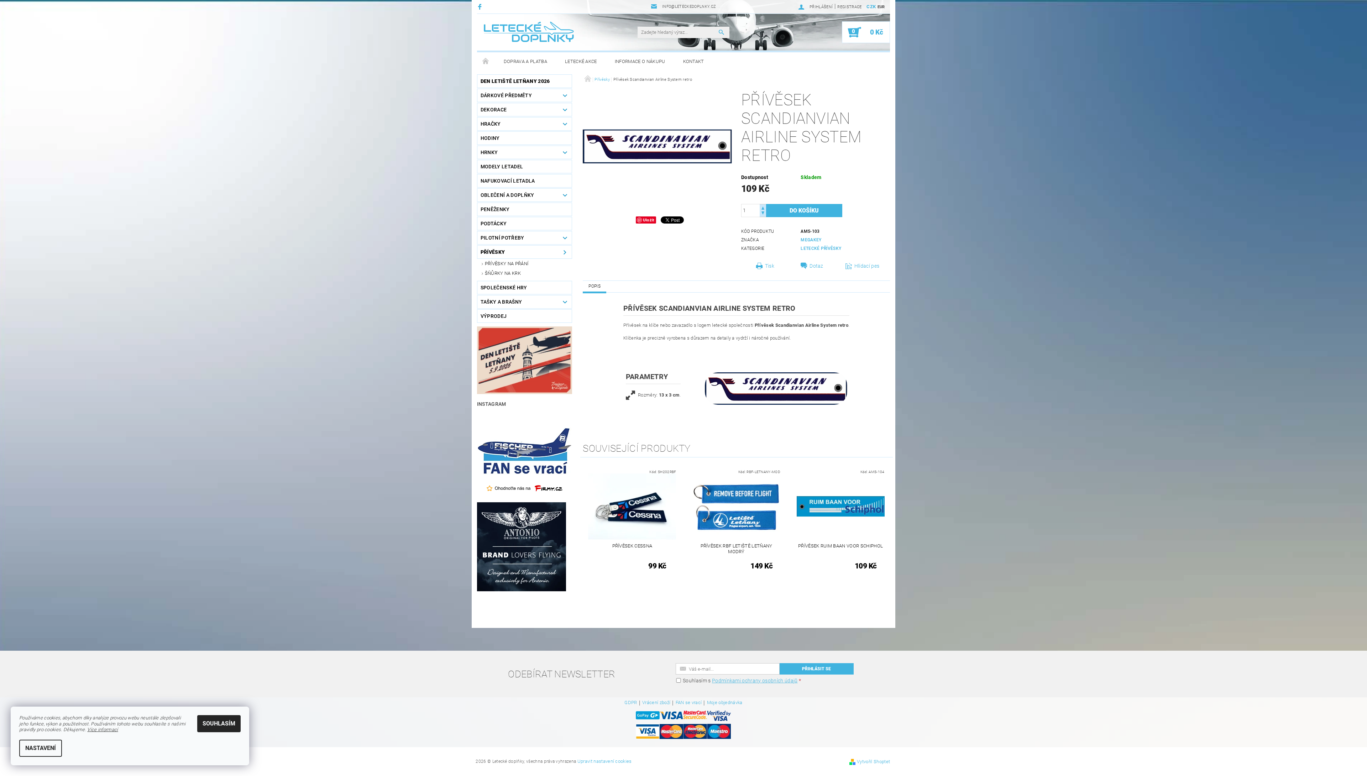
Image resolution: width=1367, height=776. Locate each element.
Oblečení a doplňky (507, 195)
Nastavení (40, 748)
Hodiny (490, 138)
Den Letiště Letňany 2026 (515, 81)
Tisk (769, 266)
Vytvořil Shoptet (873, 761)
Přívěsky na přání (506, 263)
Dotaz (816, 266)
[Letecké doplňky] (529, 32)
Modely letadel (502, 166)
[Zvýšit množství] (763, 207)
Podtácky (494, 223)
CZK (871, 6)
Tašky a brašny (501, 302)
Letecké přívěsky (821, 248)
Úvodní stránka (486, 61)
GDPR (630, 702)
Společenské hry (504, 287)
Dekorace (494, 109)
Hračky (491, 124)
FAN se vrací (689, 702)
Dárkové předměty (506, 95)
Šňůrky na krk (503, 273)
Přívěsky (493, 252)
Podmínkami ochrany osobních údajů (755, 680)
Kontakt (693, 61)
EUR (881, 7)
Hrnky (489, 152)
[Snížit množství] (763, 213)
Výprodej (494, 316)
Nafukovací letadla (508, 181)
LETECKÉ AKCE (581, 61)
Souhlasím (219, 723)
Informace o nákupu (640, 61)
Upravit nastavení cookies (604, 761)
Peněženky (495, 209)
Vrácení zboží (656, 702)
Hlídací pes (867, 266)
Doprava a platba (525, 61)
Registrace (849, 7)
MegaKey (811, 239)
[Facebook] (481, 7)
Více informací (102, 729)
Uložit (649, 219)
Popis (594, 286)
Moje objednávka (725, 702)
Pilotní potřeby (502, 238)
